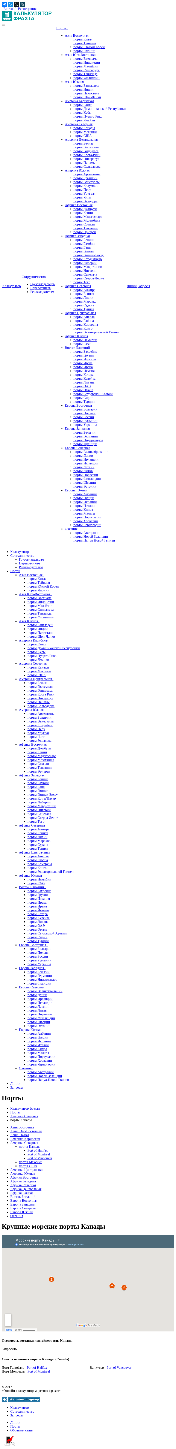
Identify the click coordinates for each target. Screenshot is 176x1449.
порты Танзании (85, 228)
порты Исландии (85, 463)
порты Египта (83, 293)
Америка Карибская (79, 101)
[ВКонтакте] (4, 4)
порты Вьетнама (85, 58)
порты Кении (83, 213)
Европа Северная (77, 448)
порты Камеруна (85, 324)
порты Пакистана (86, 93)
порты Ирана (83, 367)
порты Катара (83, 374)
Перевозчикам (40, 288)
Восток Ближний (77, 347)
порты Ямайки (84, 120)
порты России (83, 417)
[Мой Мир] (10, 4)
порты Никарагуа (86, 159)
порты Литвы (83, 471)
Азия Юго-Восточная (80, 55)
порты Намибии (85, 340)
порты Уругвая (84, 193)
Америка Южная (77, 170)
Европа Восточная (78, 405)
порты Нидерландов (88, 440)
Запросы (144, 286)
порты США (82, 135)
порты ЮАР (82, 344)
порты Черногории (87, 525)
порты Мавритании (87, 267)
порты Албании (85, 494)
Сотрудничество (34, 277)
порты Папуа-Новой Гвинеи (94, 540)
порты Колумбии (86, 186)
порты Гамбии (84, 243)
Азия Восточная (76, 35)
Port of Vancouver (39, 1158)
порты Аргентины (86, 174)
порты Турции (84, 401)
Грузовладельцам (42, 284)
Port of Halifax (37, 1150)
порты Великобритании (90, 452)
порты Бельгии (84, 432)
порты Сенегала (85, 274)
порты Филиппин (86, 78)
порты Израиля (84, 359)
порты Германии (85, 436)
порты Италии (84, 505)
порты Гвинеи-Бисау (88, 255)
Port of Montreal (38, 1154)
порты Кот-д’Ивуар (87, 259)
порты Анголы (84, 317)
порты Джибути (85, 209)
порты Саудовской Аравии (93, 394)
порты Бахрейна (85, 351)
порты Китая (82, 39)
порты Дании (83, 455)
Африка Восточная (79, 205)
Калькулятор (11, 286)
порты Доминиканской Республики (99, 108)
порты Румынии (85, 421)
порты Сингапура (86, 70)
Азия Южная (74, 82)
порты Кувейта (84, 378)
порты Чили (82, 197)
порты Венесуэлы (86, 182)
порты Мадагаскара (87, 216)
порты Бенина (83, 240)
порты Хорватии (85, 521)
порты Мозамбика (86, 220)
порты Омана (83, 390)
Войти (8, 8)
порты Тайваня (84, 43)
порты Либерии (85, 263)
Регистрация (27, 8)
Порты (62, 28)
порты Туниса (83, 309)
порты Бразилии (85, 178)
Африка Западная (77, 236)
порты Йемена (84, 371)
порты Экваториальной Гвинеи (96, 332)
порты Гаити (82, 105)
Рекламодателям (42, 292)
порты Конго (83, 328)
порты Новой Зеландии (90, 536)
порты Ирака (83, 363)
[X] (16, 4)
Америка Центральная (81, 139)
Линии (132, 286)
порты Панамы (84, 162)
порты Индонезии (86, 62)
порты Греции (83, 498)
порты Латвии (83, 467)
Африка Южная (76, 336)
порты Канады (84, 128)
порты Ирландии (86, 459)
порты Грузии (83, 355)
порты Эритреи (84, 232)
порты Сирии (83, 398)
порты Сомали (84, 224)
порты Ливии (83, 297)
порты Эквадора (85, 201)
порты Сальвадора (86, 166)
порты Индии (83, 89)
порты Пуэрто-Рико (87, 116)
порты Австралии (86, 532)
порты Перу (82, 189)
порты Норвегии (85, 475)
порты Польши (84, 413)
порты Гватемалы (86, 147)
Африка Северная (78, 286)
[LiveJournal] (22, 4)
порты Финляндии (87, 479)
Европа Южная (76, 490)
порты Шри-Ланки (87, 97)
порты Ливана (83, 382)
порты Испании (85, 502)
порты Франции (85, 444)
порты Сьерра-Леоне (88, 278)
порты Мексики (85, 132)
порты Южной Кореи (89, 47)
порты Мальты (84, 513)
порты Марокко (84, 301)
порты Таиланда (85, 74)
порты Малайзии (85, 66)
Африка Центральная (80, 313)
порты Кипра (83, 509)
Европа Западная (77, 428)
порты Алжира (84, 290)
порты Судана (83, 305)
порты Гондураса (86, 151)
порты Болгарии (85, 409)
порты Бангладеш (86, 85)
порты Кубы (82, 112)
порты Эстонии (84, 486)
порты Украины (85, 425)
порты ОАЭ (82, 386)
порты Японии (84, 51)
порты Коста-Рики (86, 155)
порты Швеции (84, 482)
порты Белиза (83, 143)
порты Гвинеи (83, 251)
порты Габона (83, 320)
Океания (71, 529)
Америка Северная (79, 124)
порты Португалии (87, 517)
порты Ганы (82, 247)
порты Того (81, 282)
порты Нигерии (85, 270)
